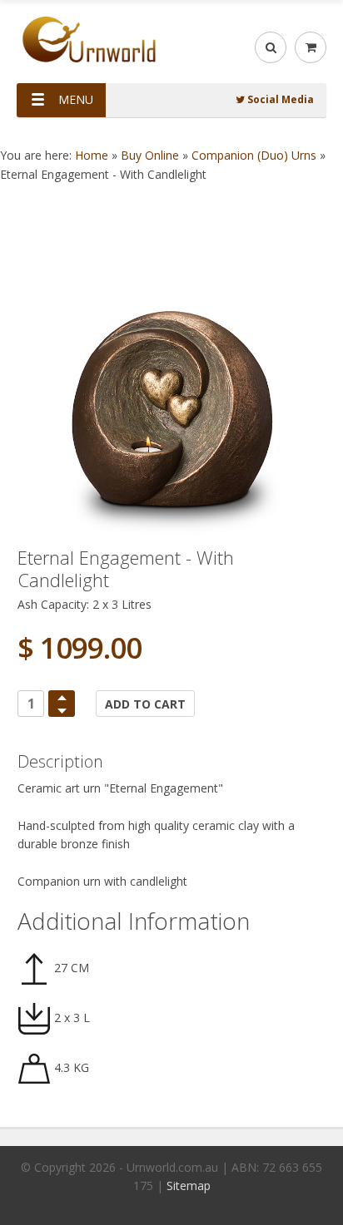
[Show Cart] (310, 47)
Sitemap (189, 1185)
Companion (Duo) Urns (253, 155)
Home (91, 155)
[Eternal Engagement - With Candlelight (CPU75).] (171, 382)
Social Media (279, 99)
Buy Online (150, 155)
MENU (75, 99)
